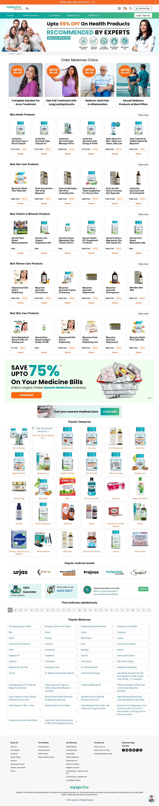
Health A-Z (94, 15)
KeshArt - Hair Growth (18, 767)
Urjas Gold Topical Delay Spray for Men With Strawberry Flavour (59, 722)
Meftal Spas (86, 638)
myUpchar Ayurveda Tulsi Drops (23, 720)
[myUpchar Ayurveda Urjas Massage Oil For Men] (68, 127)
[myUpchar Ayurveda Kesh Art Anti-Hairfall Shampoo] (138, 177)
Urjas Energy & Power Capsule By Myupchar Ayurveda (22, 698)
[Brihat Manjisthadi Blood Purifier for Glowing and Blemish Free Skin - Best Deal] (20, 326)
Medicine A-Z (73, 15)
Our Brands (54, 15)
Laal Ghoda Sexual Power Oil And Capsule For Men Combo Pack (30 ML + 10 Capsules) (130, 676)
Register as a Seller (73, 767)
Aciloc (84, 632)
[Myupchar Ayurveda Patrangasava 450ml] (115, 276)
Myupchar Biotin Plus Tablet (57, 705)
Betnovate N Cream (126, 655)
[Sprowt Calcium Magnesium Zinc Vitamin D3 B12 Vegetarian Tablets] (68, 227)
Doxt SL (84, 655)
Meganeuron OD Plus (18, 667)
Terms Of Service (44, 750)
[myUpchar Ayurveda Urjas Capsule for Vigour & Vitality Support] (44, 127)
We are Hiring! (15, 757)
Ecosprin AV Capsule (126, 643)
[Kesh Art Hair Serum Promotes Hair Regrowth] (115, 177)
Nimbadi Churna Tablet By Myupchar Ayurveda (92, 698)
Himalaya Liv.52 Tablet (127, 626)
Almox (48, 632)
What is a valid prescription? (105, 591)
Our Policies (43, 743)
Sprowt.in (14, 760)
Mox (11, 632)
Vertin (11, 649)
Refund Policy (43, 753)
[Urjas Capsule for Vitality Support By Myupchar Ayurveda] (138, 127)
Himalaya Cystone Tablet (20, 626)
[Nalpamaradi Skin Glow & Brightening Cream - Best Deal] (20, 276)
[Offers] (119, 8)
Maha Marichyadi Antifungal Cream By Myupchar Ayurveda (130, 698)
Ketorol (120, 649)
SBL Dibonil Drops (125, 661)
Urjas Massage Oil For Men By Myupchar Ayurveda (22, 686)
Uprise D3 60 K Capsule (19, 643)
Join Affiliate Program (73, 780)
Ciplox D (13, 661)
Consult (10, 15)
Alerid (11, 638)
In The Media (15, 750)
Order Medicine (71, 747)
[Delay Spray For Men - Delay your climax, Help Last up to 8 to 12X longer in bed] (115, 127)
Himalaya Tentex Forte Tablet (58, 626)
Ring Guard (86, 661)
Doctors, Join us (99, 747)
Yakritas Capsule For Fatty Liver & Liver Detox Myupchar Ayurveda (131, 687)
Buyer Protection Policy (46, 757)
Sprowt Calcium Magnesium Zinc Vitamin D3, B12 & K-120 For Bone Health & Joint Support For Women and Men (131, 710)
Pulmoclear (50, 661)
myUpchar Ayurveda (17, 764)
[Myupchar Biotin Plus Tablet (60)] (20, 177)
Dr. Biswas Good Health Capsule (59, 673)
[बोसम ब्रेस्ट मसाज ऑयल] (138, 276)
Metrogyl (85, 649)
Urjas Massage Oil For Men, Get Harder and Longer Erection (95, 707)
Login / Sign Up (143, 15)
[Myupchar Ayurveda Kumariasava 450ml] (44, 276)
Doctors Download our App (103, 753)
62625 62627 (65, 591)
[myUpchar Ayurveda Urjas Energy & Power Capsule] (91, 127)
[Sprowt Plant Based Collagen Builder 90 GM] (44, 326)
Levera (120, 638)
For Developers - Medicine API (76, 777)
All (10, 610)
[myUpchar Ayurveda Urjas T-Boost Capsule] (20, 127)
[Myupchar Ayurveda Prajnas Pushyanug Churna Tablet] (68, 276)
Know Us (14, 743)
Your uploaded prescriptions (105, 594)
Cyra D (12, 673)
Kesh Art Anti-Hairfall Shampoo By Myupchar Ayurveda (59, 698)
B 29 (83, 643)
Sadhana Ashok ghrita (91, 684)
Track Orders (70, 753)
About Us (14, 747)
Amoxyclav (50, 649)
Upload (143, 589)
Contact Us (14, 753)
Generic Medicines (72, 757)
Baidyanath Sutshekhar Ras (93, 626)
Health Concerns (30, 15)
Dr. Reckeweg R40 (89, 667)
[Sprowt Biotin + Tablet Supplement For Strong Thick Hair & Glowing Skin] (91, 177)
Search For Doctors (72, 764)
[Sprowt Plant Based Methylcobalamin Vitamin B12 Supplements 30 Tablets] (20, 227)
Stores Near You (71, 760)
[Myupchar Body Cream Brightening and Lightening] (91, 326)
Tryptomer (121, 632)
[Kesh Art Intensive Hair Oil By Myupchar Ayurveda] (44, 177)
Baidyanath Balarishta (127, 667)
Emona (13, 771)
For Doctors (99, 743)
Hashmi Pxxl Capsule (90, 673)
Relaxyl (48, 638)
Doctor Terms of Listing (102, 750)
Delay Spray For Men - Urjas (21, 705)
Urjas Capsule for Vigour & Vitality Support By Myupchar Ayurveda (57, 687)
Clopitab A (49, 655)
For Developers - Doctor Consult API (77, 772)
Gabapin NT (14, 655)
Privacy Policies (43, 747)
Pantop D (49, 643)
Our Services (71, 743)
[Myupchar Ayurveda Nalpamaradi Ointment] (91, 276)
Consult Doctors (71, 750)
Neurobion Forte (52, 667)
